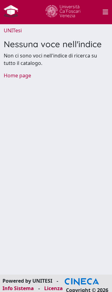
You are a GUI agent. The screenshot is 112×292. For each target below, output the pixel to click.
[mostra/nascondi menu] (105, 12)
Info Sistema (18, 288)
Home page (17, 75)
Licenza (53, 288)
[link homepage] (13, 12)
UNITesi (13, 30)
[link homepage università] (62, 12)
